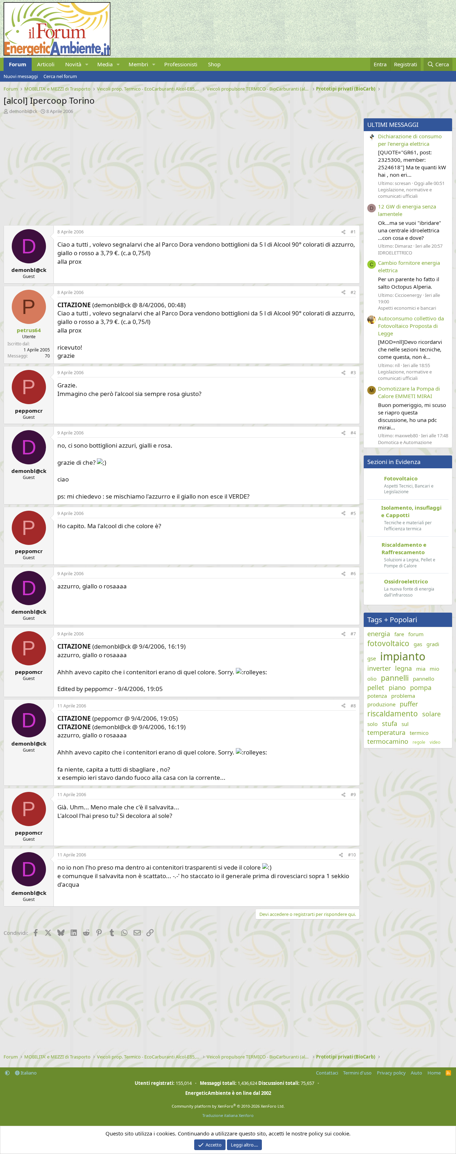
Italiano (28, 1073)
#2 (353, 292)
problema (403, 695)
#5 (353, 513)
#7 (353, 634)
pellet (375, 687)
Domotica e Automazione (405, 442)
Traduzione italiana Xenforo (228, 1115)
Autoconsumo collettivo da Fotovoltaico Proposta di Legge (411, 326)
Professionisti (180, 64)
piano (397, 687)
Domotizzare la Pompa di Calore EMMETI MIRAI (409, 392)
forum (416, 634)
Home (434, 1073)
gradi (432, 644)
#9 (353, 795)
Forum (17, 64)
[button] (87, 64)
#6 (353, 574)
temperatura (386, 732)
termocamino (387, 741)
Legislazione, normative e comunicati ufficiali (405, 192)
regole (419, 742)
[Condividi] (343, 232)
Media (105, 64)
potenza (377, 695)
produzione (381, 704)
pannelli (395, 678)
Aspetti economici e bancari (407, 308)
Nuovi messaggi (21, 76)
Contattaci (327, 1073)
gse (371, 658)
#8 (353, 706)
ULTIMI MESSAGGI (393, 124)
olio (372, 678)
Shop (214, 64)
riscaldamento (392, 713)
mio (434, 668)
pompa (420, 687)
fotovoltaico (388, 643)
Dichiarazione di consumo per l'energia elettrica (410, 140)
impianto (402, 656)
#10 (352, 855)
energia (378, 633)
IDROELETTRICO (395, 252)
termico (419, 732)
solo (372, 723)
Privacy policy (391, 1073)
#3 (353, 373)
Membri (138, 64)
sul (405, 723)
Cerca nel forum (60, 76)
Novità (73, 64)
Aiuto (416, 1073)
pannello (423, 678)
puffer (409, 704)
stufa (389, 723)
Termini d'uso (357, 1073)
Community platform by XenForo (228, 1106)
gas (418, 644)
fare (399, 634)
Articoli (46, 64)
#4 (353, 433)
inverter (379, 668)
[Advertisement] (180, 168)
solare (431, 714)
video (435, 742)
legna (403, 668)
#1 (353, 232)
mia (420, 668)
